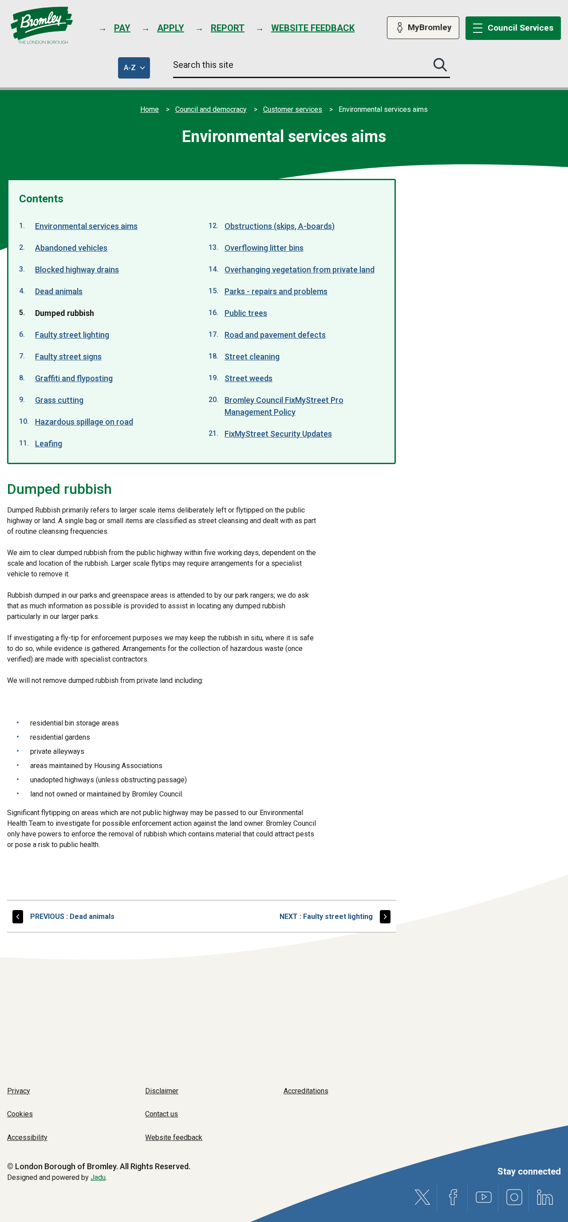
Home (149, 109)
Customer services (292, 109)
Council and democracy (211, 109)
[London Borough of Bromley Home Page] (42, 25)
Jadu (98, 1177)
